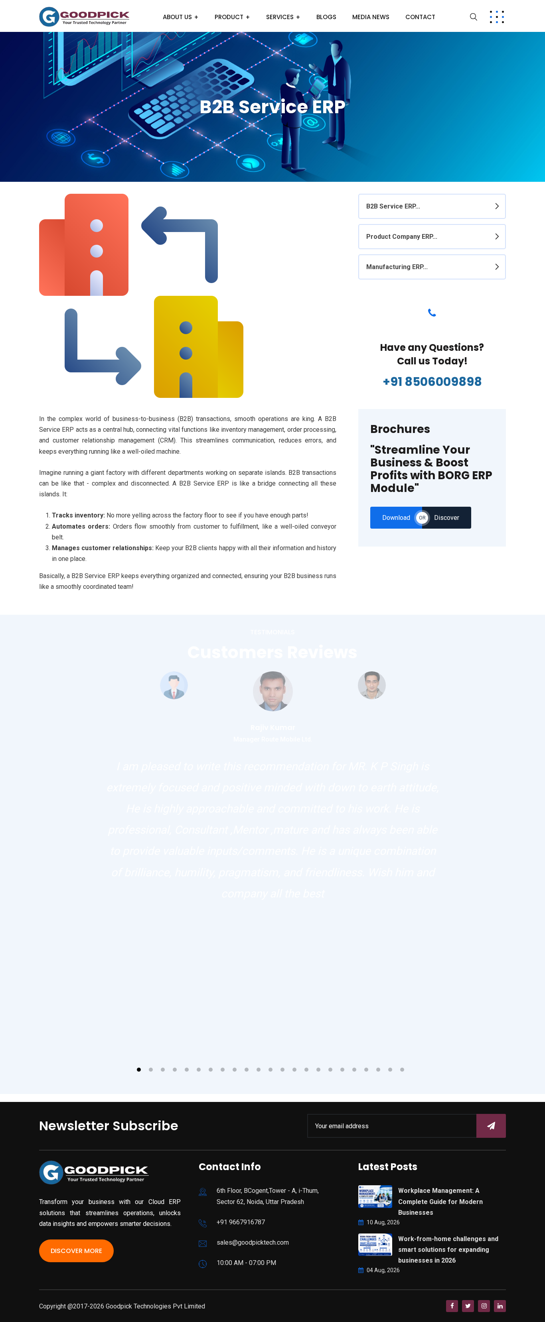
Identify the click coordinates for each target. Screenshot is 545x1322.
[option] (272, 708)
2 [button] (151, 1070)
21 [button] (378, 1070)
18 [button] (342, 1070)
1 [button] (139, 1070)
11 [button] (259, 1070)
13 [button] (282, 1070)
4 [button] (175, 1070)
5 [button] (187, 1070)
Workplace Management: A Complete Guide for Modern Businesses (440, 1201)
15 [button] (306, 1070)
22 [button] (390, 1070)
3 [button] (163, 1070)
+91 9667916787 (241, 1222)
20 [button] (366, 1070)
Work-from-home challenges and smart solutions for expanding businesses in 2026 (448, 1249)
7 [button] (211, 1070)
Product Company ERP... (401, 236)
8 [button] (223, 1070)
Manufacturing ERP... (397, 267)
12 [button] (270, 1070)
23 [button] (402, 1070)
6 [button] (199, 1070)
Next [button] (107, 1058)
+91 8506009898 (432, 381)
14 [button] (294, 1070)
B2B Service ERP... (393, 206)
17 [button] (330, 1070)
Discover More (76, 1250)
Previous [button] (107, 752)
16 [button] (318, 1070)
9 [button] (235, 1070)
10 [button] (247, 1070)
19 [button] (354, 1070)
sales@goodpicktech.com (253, 1242)
